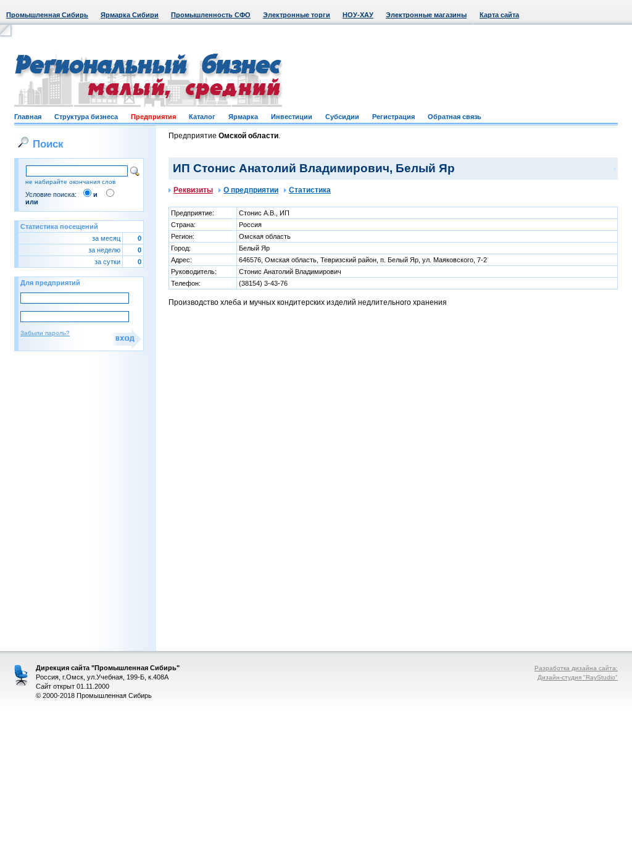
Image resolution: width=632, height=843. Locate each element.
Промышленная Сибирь (47, 15)
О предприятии (250, 190)
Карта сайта (499, 15)
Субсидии (342, 116)
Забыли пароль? (45, 333)
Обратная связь (454, 116)
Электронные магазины (426, 15)
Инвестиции (291, 116)
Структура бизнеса (86, 116)
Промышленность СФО (211, 15)
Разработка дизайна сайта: (576, 668)
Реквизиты (193, 190)
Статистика (310, 190)
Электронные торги (296, 15)
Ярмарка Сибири (130, 15)
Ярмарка (243, 116)
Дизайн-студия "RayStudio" (578, 677)
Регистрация (393, 116)
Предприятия (153, 116)
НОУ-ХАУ (358, 15)
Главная (27, 116)
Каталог (202, 116)
